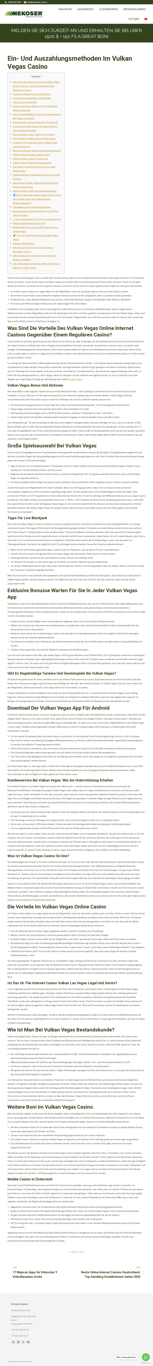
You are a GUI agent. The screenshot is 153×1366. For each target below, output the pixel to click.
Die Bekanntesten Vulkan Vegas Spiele (32, 207)
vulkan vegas (75, 379)
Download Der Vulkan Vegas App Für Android (35, 122)
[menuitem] (53, 9)
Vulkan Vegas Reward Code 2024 (29, 223)
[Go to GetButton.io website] (146, 1363)
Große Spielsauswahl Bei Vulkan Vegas (32, 98)
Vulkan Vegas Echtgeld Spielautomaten (32, 162)
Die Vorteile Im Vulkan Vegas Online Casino (34, 138)
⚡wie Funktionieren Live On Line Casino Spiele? (37, 219)
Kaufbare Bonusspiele (24, 243)
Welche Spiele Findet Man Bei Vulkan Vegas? (35, 191)
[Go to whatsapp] (146, 1357)
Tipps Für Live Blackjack (25, 102)
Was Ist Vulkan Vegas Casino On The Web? (34, 134)
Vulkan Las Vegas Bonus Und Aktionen (31, 94)
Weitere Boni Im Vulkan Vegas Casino (31, 154)
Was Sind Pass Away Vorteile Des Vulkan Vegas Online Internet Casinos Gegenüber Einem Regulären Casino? (36, 86)
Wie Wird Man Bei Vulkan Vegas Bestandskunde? (37, 150)
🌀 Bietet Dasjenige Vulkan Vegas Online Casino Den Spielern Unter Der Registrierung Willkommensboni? (37, 199)
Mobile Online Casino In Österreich (30, 158)
